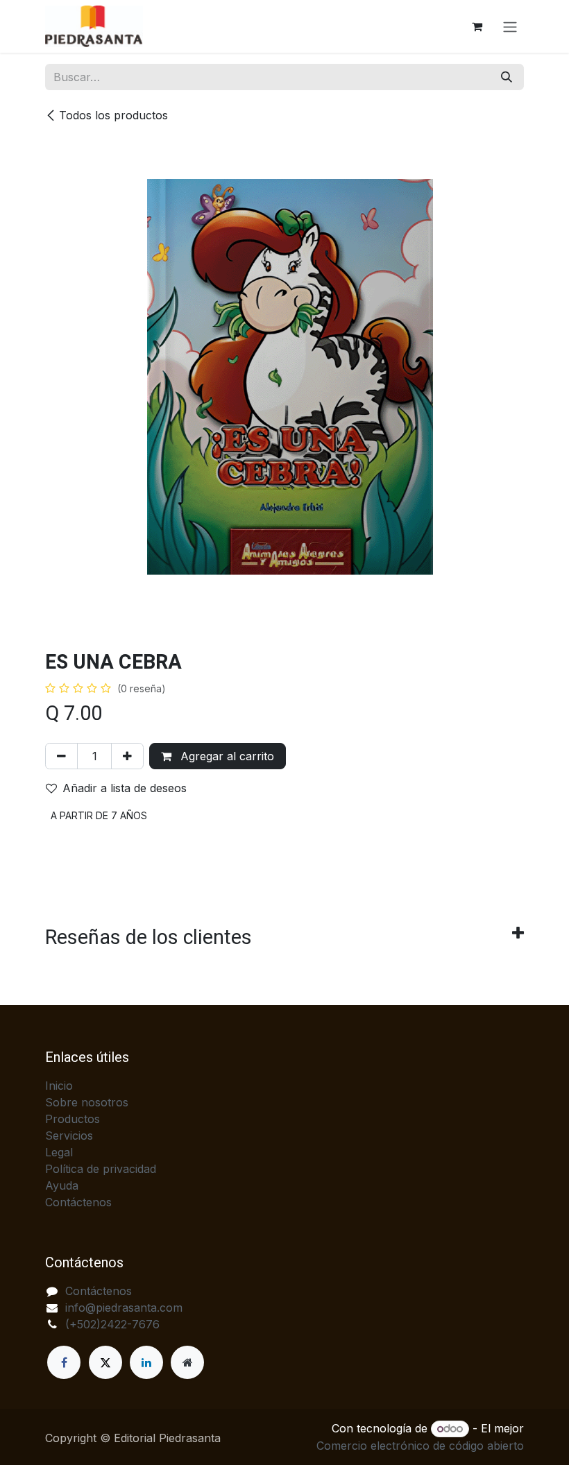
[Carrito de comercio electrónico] (477, 26)
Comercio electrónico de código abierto (420, 1446)
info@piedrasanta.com (123, 1307)
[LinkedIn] (146, 1362)
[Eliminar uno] (61, 756)
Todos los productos (113, 115)
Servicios (69, 1135)
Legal (59, 1152)
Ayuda (61, 1185)
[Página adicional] (187, 1362)
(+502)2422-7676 (112, 1324)
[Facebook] (63, 1362)
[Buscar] (506, 77)
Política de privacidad (100, 1169)
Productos (72, 1119)
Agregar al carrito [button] (225, 756)
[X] (105, 1362)
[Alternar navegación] (510, 26)
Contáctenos (78, 1202)
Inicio (59, 1086)
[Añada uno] (127, 756)
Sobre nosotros (86, 1102)
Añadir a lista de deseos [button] (124, 788)
